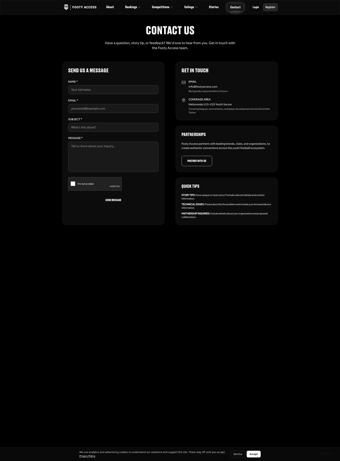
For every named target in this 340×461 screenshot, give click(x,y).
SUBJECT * (75, 119)
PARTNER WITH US (196, 161)
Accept (254, 454)
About (110, 7)
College (189, 7)
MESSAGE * (75, 138)
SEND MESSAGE (113, 200)
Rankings (131, 7)
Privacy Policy (87, 456)
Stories (214, 7)
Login (256, 7)
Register (270, 7)
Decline (237, 454)
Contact (235, 7)
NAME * (73, 81)
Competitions (160, 7)
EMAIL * (73, 100)
